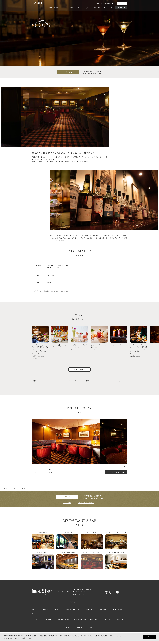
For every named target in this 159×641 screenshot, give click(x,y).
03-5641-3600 (93, 71)
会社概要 (67, 627)
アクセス (97, 3)
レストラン (57, 8)
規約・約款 (90, 627)
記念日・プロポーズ (75, 8)
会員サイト (35, 614)
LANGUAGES (121, 3)
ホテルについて (107, 8)
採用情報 (78, 627)
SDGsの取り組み (93, 619)
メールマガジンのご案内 (79, 619)
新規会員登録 (120, 7)
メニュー (72, 381)
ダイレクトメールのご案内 (63, 619)
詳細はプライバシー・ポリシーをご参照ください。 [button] (17, 638)
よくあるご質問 (67, 503)
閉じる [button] (150, 637)
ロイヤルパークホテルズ (120, 619)
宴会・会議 (97, 8)
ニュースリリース (106, 619)
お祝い (65, 8)
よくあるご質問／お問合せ (108, 3)
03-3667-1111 (79, 592)
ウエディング (87, 8)
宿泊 (50, 8)
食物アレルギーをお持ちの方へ (86, 503)
